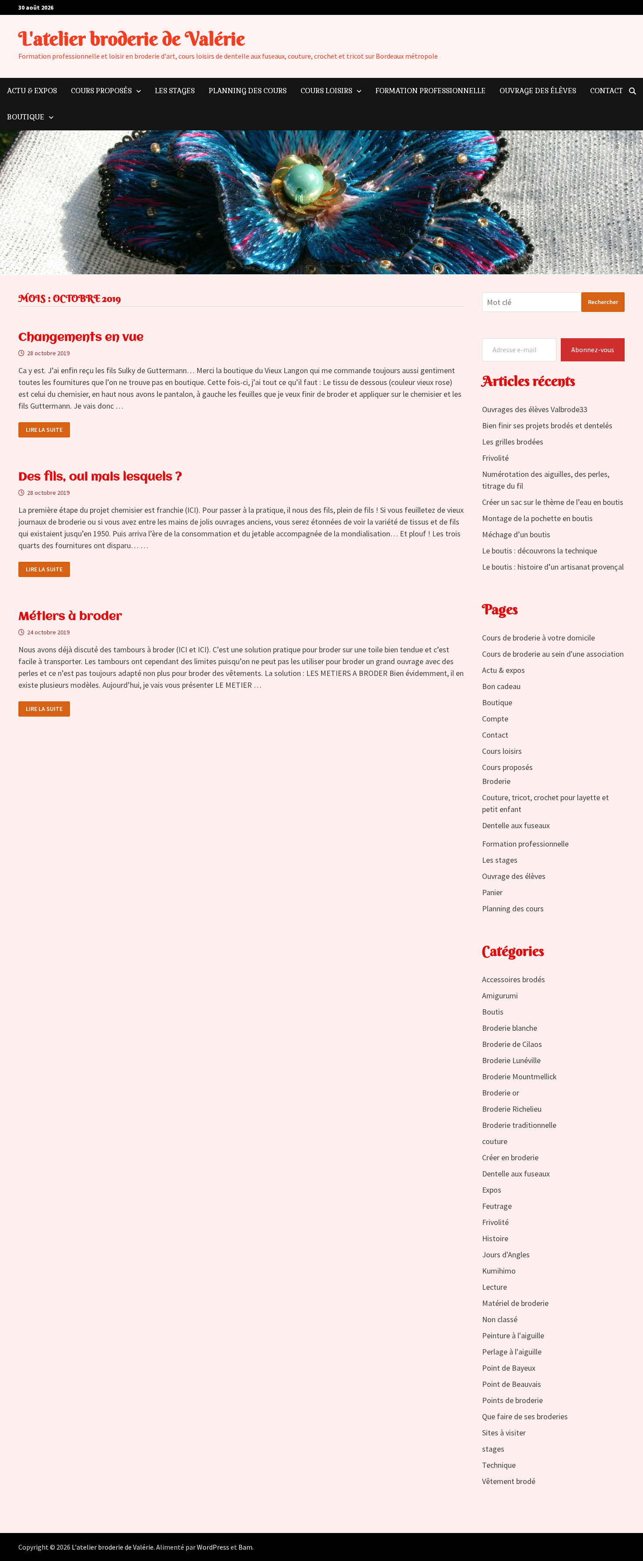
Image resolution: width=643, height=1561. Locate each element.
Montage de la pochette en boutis (537, 518)
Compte (495, 719)
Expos (491, 1190)
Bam (245, 1547)
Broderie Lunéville (511, 1060)
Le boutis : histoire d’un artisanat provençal (553, 567)
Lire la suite (45, 430)
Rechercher (603, 302)
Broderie (496, 781)
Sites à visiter (504, 1433)
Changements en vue (80, 338)
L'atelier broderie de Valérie (131, 39)
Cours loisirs (326, 90)
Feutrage (497, 1206)
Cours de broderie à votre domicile (538, 638)
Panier (492, 892)
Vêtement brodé (508, 1481)
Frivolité (495, 458)
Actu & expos (32, 90)
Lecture (494, 1287)
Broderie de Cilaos (512, 1044)
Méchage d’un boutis (516, 534)
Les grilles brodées (512, 442)
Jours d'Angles (506, 1255)
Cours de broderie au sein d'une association (553, 654)
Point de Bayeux (508, 1368)
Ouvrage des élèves (538, 90)
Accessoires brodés (513, 979)
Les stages (175, 90)
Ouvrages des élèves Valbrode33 (534, 409)
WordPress (213, 1547)
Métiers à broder (70, 617)
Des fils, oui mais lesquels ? (100, 477)
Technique (499, 1465)
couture (494, 1141)
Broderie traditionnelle (519, 1125)
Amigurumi (500, 995)
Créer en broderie (510, 1157)
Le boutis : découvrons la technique (539, 551)
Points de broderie (512, 1400)
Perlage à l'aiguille (512, 1352)
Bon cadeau (501, 686)
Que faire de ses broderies (525, 1416)
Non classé (499, 1319)
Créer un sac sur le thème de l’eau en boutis (552, 502)
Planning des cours (248, 90)
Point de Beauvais (511, 1384)
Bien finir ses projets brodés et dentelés (547, 425)
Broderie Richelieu (512, 1109)
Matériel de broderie (515, 1303)
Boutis (492, 1012)
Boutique (25, 117)
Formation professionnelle (430, 90)
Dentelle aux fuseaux (516, 825)
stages (493, 1449)
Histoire (495, 1238)
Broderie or (500, 1093)
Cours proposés (101, 90)
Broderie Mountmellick (519, 1076)
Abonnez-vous (592, 349)
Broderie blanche (509, 1028)
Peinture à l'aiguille (513, 1335)
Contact (606, 90)
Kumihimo (499, 1271)
